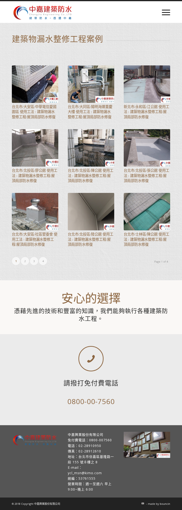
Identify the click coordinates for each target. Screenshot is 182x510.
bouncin (165, 503)
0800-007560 (100, 440)
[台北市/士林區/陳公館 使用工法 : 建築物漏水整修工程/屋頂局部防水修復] (147, 211)
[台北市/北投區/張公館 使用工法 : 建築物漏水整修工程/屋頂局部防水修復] (147, 148)
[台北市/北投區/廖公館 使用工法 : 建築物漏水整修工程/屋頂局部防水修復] (35, 148)
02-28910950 (89, 445)
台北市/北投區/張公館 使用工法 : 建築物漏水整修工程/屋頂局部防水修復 (146, 175)
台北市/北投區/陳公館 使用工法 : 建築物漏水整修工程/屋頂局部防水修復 (90, 175)
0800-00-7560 (91, 401)
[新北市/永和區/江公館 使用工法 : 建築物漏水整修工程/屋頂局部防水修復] (147, 84)
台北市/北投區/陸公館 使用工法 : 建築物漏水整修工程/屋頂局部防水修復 (90, 239)
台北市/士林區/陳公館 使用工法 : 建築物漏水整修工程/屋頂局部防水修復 (146, 239)
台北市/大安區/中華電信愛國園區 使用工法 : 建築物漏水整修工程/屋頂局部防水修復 (34, 112)
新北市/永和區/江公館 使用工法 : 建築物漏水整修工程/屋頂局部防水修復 (146, 112)
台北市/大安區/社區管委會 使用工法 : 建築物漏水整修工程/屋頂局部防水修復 (34, 239)
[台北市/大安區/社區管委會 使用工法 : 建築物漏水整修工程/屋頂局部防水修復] (35, 211)
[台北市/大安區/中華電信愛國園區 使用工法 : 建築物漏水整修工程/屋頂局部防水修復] (35, 84)
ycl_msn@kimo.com (85, 473)
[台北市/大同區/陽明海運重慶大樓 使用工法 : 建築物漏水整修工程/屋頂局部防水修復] (91, 84)
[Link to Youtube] (142, 503)
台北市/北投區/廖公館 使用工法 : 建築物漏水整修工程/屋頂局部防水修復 (34, 175)
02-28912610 (89, 451)
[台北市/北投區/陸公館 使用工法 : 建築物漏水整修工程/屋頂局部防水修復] (91, 211)
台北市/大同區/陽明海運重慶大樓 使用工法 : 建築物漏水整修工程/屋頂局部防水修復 (90, 112)
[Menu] (163, 12)
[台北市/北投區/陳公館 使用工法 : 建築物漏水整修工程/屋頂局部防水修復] (91, 148)
